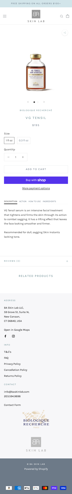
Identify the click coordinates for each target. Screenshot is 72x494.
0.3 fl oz (23, 140)
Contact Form (12, 404)
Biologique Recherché (36, 110)
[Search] (61, 16)
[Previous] (27, 102)
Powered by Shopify (36, 468)
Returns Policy (12, 375)
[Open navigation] (4, 16)
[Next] (44, 102)
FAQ (6, 357)
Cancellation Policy (15, 369)
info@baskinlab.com (16, 391)
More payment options (36, 188)
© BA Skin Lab (36, 464)
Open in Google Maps (17, 329)
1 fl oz (9, 140)
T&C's (7, 351)
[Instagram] (13, 336)
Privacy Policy (12, 363)
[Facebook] (5, 336)
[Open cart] (67, 16)
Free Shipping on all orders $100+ (36, 3)
